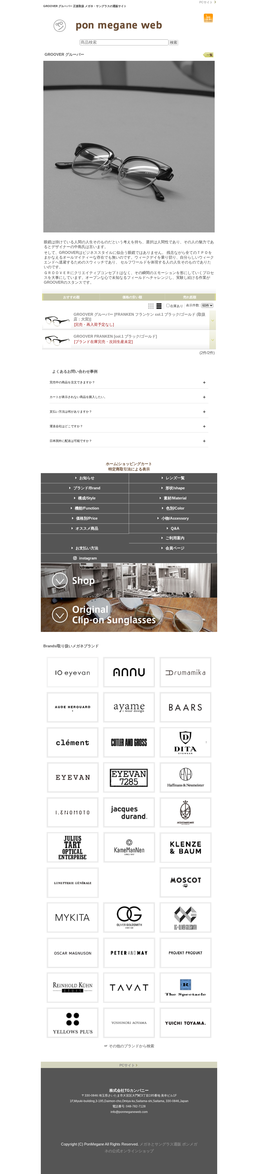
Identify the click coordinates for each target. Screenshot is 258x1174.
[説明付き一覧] (159, 306)
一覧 (210, 55)
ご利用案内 (175, 538)
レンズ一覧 (175, 478)
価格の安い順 (132, 297)
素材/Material (175, 498)
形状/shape (175, 488)
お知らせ (86, 478)
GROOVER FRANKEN (115, 336)
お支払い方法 (87, 548)
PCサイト (206, 2)
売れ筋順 (189, 297)
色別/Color (175, 508)
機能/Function (87, 508)
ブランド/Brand (86, 488)
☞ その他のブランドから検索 (129, 1046)
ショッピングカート (208, 18)
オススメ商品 (87, 528)
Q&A (175, 528)
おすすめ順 (71, 297)
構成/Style (86, 498)
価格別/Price (87, 518)
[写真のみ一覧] (151, 306)
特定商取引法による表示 (129, 469)
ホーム (111, 464)
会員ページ (175, 548)
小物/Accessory (175, 518)
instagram (88, 558)
